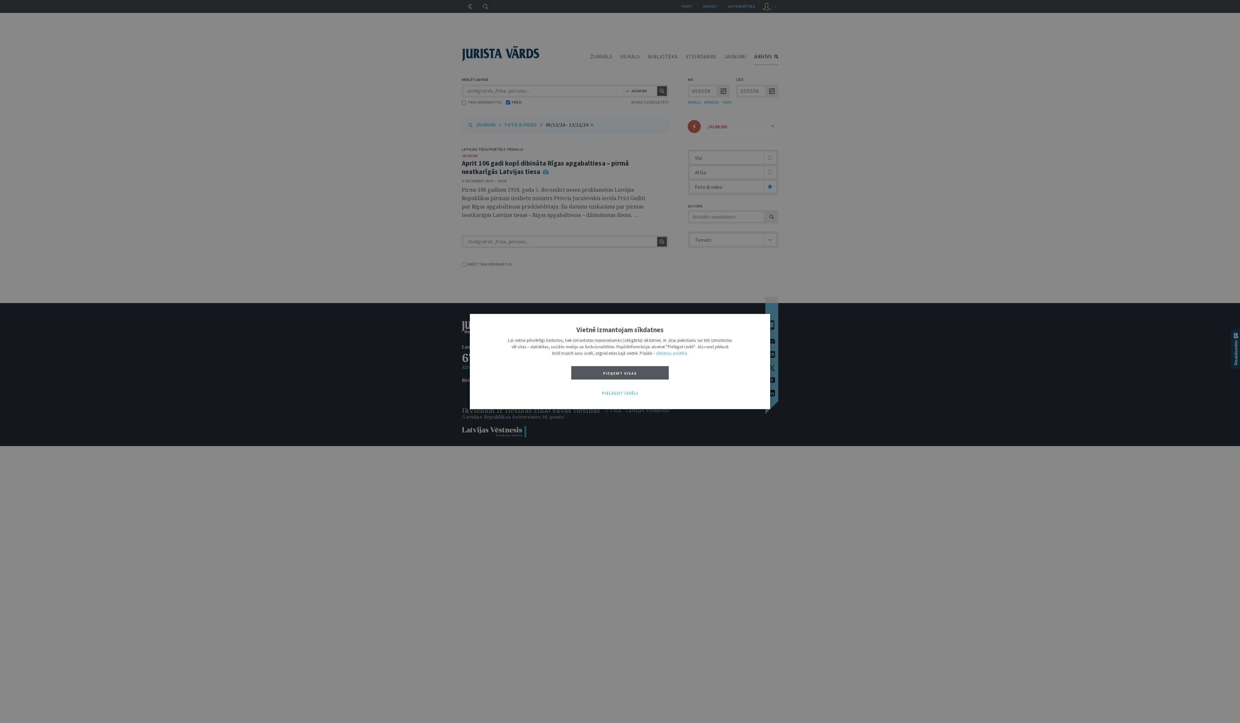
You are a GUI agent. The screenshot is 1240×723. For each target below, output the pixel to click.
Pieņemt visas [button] (620, 373)
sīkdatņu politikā (671, 353)
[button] (620, 393)
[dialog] (620, 361)
